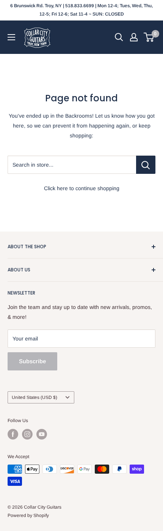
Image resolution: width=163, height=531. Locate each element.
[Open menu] (11, 37)
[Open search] (119, 37)
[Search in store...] (145, 165)
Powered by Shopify (28, 515)
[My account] (134, 37)
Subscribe (32, 361)
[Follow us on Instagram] (27, 434)
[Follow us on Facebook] (13, 434)
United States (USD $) (34, 397)
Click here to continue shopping (81, 188)
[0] (149, 37)
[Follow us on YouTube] (41, 434)
